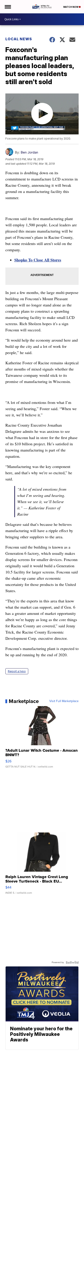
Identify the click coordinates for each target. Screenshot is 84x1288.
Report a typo (17, 671)
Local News (18, 39)
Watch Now (71, 7)
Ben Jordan (29, 152)
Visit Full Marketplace (64, 701)
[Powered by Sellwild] (72, 962)
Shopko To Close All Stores (37, 260)
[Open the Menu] (7, 6)
